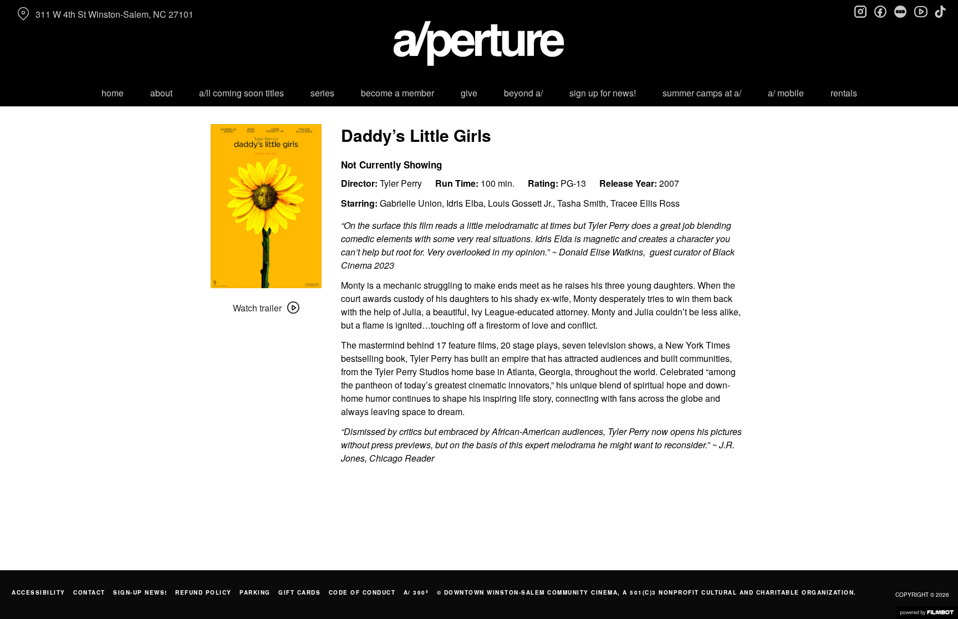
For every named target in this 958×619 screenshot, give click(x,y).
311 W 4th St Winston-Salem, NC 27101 (114, 14)
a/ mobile (786, 92)
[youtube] (920, 11)
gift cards (299, 592)
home (112, 92)
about (161, 92)
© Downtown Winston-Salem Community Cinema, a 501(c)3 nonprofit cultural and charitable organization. (647, 592)
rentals (843, 92)
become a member (397, 92)
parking (255, 592)
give (469, 92)
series (322, 92)
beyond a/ (523, 92)
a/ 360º (416, 592)
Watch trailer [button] (257, 307)
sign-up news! (140, 592)
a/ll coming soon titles (241, 92)
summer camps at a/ (702, 92)
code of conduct (362, 592)
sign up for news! (602, 92)
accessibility (38, 592)
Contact (89, 592)
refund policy (203, 592)
